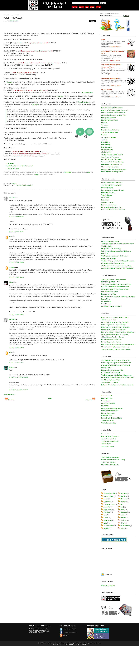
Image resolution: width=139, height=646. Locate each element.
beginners (124, 493)
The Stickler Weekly (107, 446)
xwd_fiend (12, 198)
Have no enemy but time (109, 205)
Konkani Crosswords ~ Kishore (111, 342)
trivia (122, 523)
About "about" (105, 197)
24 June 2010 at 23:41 (16, 362)
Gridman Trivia (106, 301)
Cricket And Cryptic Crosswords (111, 159)
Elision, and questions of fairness (111, 183)
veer (10, 236)
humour (123, 509)
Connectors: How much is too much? (113, 210)
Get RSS (66, 635)
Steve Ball (11, 267)
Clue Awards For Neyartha (109, 291)
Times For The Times (108, 462)
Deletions (104, 135)
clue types (124, 499)
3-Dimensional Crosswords (109, 382)
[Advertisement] (29, 27)
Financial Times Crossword (109, 436)
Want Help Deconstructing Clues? (111, 172)
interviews (124, 512)
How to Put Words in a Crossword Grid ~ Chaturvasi (117, 332)
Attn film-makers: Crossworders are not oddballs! (116, 266)
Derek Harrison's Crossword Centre (112, 408)
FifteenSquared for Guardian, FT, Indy (113, 459)
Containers (104, 125)
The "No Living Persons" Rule (110, 380)
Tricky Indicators (13, 168)
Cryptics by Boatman (108, 403)
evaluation (107, 507)
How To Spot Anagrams (108, 117)
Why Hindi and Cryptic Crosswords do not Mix (115, 360)
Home (75, 7)
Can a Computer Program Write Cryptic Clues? (116, 363)
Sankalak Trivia (106, 304)
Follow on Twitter (69, 629)
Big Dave (11, 367)
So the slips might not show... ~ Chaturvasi (114, 334)
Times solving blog (87, 92)
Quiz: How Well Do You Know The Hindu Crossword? (118, 296)
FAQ (87, 7)
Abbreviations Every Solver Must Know (113, 115)
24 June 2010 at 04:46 (16, 277)
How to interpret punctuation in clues (112, 190)
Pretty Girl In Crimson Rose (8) (111, 248)
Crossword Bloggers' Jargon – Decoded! (113, 169)
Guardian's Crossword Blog (109, 410)
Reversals (104, 127)
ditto (122, 504)
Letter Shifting (105, 144)
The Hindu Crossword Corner (110, 457)
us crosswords (125, 525)
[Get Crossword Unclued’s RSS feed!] (106, 31)
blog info (123, 496)
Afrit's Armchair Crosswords (110, 241)
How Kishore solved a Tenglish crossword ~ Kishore (117, 344)
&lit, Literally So (106, 152)
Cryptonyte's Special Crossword (111, 306)
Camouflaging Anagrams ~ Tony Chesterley (115, 322)
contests (123, 501)
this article (60, 96)
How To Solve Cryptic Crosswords (112, 108)
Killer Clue (104, 253)
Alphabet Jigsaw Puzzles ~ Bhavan (112, 337)
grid (122, 507)
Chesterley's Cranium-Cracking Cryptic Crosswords (117, 268)
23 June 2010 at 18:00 (16, 262)
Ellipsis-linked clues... (108, 192)
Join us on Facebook (70, 632)
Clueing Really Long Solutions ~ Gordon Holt (115, 347)
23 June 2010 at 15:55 (16, 231)
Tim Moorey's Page (107, 420)
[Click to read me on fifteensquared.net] (114, 542)
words (122, 528)
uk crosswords (108, 525)
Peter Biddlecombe (84, 102)
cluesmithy (107, 501)
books (106, 499)
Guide (81, 7)
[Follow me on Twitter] (120, 31)
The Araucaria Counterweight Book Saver (114, 256)
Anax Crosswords (106, 396)
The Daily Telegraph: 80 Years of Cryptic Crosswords (118, 261)
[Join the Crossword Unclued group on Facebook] (128, 31)
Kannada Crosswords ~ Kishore (111, 339)
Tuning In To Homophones (109, 132)
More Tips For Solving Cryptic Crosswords (114, 110)
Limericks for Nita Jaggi (108, 294)
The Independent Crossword (110, 441)
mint (105, 515)
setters (106, 517)
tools (105, 523)
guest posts (107, 509)
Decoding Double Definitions (110, 130)
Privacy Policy (67, 644)
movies (123, 515)
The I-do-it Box (106, 444)
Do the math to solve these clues (111, 207)
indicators (107, 512)
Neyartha (35, 104)
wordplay (14, 21)
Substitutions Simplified (108, 137)
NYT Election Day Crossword (110, 372)
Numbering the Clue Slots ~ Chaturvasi (113, 329)
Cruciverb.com (105, 401)
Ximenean (10, 82)
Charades (104, 122)
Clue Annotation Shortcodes (110, 167)
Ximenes (11, 163)
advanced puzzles (109, 493)
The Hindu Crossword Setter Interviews (113, 279)
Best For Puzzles (106, 398)
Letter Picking (105, 142)
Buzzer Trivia (105, 299)
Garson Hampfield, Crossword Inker (112, 263)
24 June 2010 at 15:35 (16, 347)
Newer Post (89, 400)
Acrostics (104, 140)
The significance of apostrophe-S (111, 185)
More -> (118, 46)
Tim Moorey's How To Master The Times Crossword (117, 244)
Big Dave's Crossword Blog (109, 464)
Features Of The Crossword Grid (111, 164)
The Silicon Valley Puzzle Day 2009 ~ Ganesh (115, 349)
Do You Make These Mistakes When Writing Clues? (117, 377)
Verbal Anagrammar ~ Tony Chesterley (113, 325)
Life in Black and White (108, 258)
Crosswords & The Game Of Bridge (112, 162)
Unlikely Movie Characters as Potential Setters (116, 251)
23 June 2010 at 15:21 (16, 216)
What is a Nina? (106, 368)
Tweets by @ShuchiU (108, 585)
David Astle (104, 406)
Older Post (11, 400)
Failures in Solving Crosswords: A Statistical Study (117, 385)
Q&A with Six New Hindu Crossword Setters (115, 287)
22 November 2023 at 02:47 (18, 390)
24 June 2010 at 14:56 (16, 314)
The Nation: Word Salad (108, 423)
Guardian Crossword (107, 434)
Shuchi (14, 183)
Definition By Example (13, 18)
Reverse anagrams (107, 187)
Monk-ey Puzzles (106, 415)
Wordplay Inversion (107, 202)
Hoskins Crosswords (107, 413)
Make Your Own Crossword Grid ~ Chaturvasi (115, 327)
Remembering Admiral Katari (110, 282)
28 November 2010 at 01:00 (18, 377)
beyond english (108, 496)
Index (98, 7)
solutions (123, 517)
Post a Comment (9, 394)
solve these (107, 520)
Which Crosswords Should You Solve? (113, 112)
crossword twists (109, 504)
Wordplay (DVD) (106, 246)
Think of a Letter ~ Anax (109, 320)
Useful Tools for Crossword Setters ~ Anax (114, 317)
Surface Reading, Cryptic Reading (112, 154)
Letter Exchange (106, 147)
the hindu (123, 520)
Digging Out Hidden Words (109, 120)
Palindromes (105, 200)
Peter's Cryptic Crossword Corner (111, 418)
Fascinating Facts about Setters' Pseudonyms (115, 365)
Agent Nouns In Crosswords (110, 157)
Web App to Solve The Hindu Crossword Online (116, 284)
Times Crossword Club (108, 439)
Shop (92, 7)
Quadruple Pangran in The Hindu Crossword (115, 289)
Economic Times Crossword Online (112, 370)
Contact (56, 644)
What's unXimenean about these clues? (20, 166)
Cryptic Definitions (107, 149)
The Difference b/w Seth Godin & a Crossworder (116, 375)
